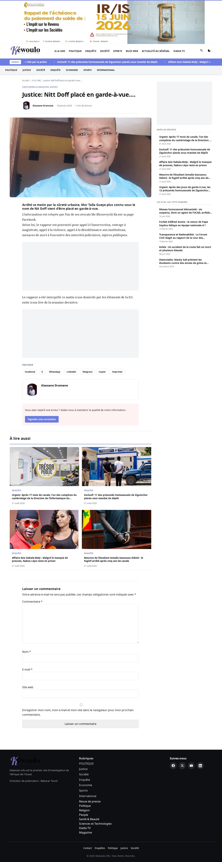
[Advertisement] (80, 266)
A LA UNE (59, 51)
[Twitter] (182, 765)
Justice (27, 70)
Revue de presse (90, 801)
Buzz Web (132, 51)
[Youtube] (191, 765)
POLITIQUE (75, 51)
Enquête (90, 51)
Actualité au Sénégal (156, 51)
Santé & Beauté (89, 819)
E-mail (27, 669)
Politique (85, 806)
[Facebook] (173, 765)
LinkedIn (71, 371)
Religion (84, 810)
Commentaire (32, 601)
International (106, 70)
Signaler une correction (42, 419)
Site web (27, 687)
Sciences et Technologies (95, 824)
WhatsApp (54, 371)
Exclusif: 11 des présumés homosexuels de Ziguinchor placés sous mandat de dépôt (94, 62)
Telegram (87, 371)
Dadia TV (179, 51)
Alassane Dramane (43, 105)
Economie (72, 70)
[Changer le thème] (209, 51)
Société (105, 51)
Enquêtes (100, 848)
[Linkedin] (200, 765)
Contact (87, 848)
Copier (102, 371)
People (83, 815)
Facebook (30, 371)
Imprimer (117, 371)
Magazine (85, 832)
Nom (26, 652)
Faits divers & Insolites (35, 87)
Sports (117, 51)
